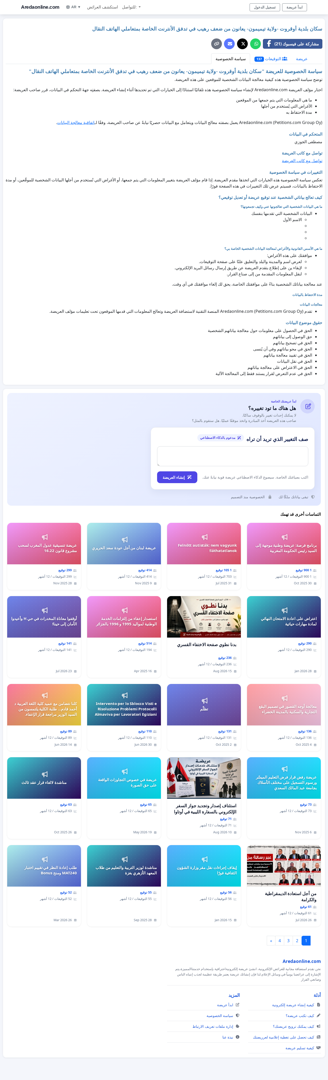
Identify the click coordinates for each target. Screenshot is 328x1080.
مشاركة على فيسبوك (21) (296, 44)
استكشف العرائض (102, 7)
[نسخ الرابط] (216, 43)
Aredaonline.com (40, 7)
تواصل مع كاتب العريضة (302, 160)
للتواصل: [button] (130, 7)
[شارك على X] (242, 43)
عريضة (302, 58)
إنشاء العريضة (174, 477)
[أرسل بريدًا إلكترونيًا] (229, 43)
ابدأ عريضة (294, 7)
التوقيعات (269, 58)
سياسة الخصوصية (231, 58)
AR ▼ (76, 7)
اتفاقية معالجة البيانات (76, 122)
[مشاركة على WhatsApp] (255, 43)
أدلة (317, 995)
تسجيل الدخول (265, 7)
